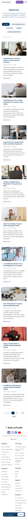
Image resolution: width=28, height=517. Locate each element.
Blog (16, 476)
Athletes (3, 492)
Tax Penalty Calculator (20, 447)
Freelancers (4, 471)
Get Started (20, 2)
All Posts (5, 24)
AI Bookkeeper (5, 452)
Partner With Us (19, 508)
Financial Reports (5, 457)
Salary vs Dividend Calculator (19, 449)
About (16, 473)
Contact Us (17, 485)
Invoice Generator (19, 453)
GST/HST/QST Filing (6, 459)
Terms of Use (18, 491)
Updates (19, 28)
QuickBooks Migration (6, 464)
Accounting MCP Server (20, 503)
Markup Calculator (19, 458)
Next (14, 416)
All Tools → (18, 464)
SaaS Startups (4, 476)
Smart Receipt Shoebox (7, 449)
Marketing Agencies (6, 487)
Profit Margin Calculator (18, 461)
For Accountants (19, 498)
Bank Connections (5, 447)
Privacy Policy (18, 488)
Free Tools (10, 28)
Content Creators (5, 489)
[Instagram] (12, 432)
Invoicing (3, 454)
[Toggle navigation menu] (25, 2)
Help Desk (17, 483)
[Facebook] (15, 432)
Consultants (4, 474)
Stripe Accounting (5, 462)
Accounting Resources (18, 24)
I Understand (21, 514)
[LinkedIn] (8, 432)
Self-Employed (4, 479)
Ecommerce (4, 482)
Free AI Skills (18, 505)
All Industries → (5, 494)
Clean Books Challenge (20, 500)
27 (22, 413)
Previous (7, 413)
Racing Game (18, 510)
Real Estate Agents (6, 484)
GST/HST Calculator (20, 455)
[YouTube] (19, 432)
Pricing (16, 471)
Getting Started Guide (14, 32)
